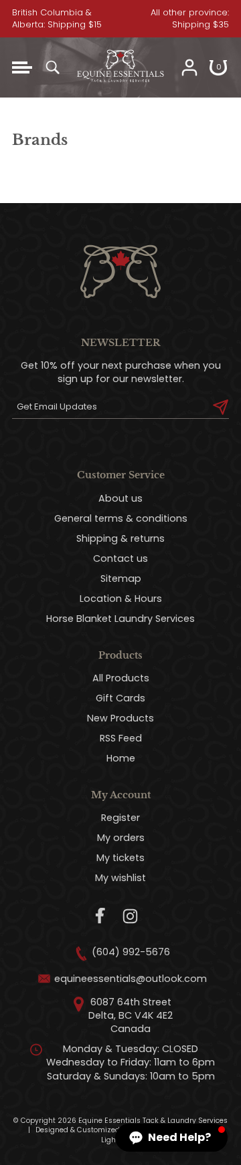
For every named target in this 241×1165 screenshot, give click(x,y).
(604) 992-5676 (131, 952)
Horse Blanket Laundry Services (120, 618)
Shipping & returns (120, 538)
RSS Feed (121, 738)
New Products (120, 718)
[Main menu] (22, 67)
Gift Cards (120, 698)
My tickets (120, 857)
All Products (120, 678)
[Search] (52, 67)
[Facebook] (100, 916)
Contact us (120, 558)
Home (120, 758)
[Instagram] (130, 916)
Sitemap (120, 578)
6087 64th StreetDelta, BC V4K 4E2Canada (130, 1015)
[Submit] (220, 406)
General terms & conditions (120, 518)
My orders (121, 837)
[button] (171, 1138)
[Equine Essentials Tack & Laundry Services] (120, 91)
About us (120, 498)
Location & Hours (121, 598)
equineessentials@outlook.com (130, 978)
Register (120, 817)
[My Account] (189, 67)
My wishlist (120, 877)
